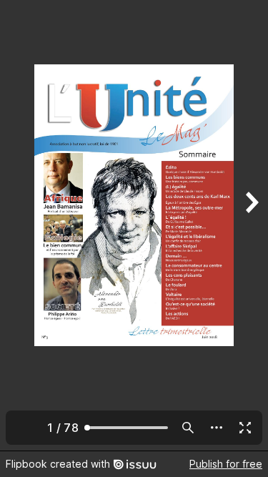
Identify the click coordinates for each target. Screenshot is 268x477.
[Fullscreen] (245, 427)
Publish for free (225, 464)
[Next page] (251, 225)
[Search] (188, 427)
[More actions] (216, 427)
